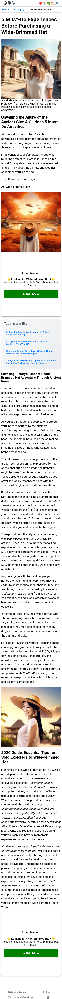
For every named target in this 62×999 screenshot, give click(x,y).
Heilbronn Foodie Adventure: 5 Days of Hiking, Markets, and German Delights (30, 352)
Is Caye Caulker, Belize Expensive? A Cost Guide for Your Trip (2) (27, 342)
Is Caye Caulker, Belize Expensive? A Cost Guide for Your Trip (27, 333)
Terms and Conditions (22, 997)
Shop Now (31, 293)
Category (19, 9)
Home (5, 9)
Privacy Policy (17, 992)
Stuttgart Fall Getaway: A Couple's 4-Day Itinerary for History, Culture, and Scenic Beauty (31, 361)
